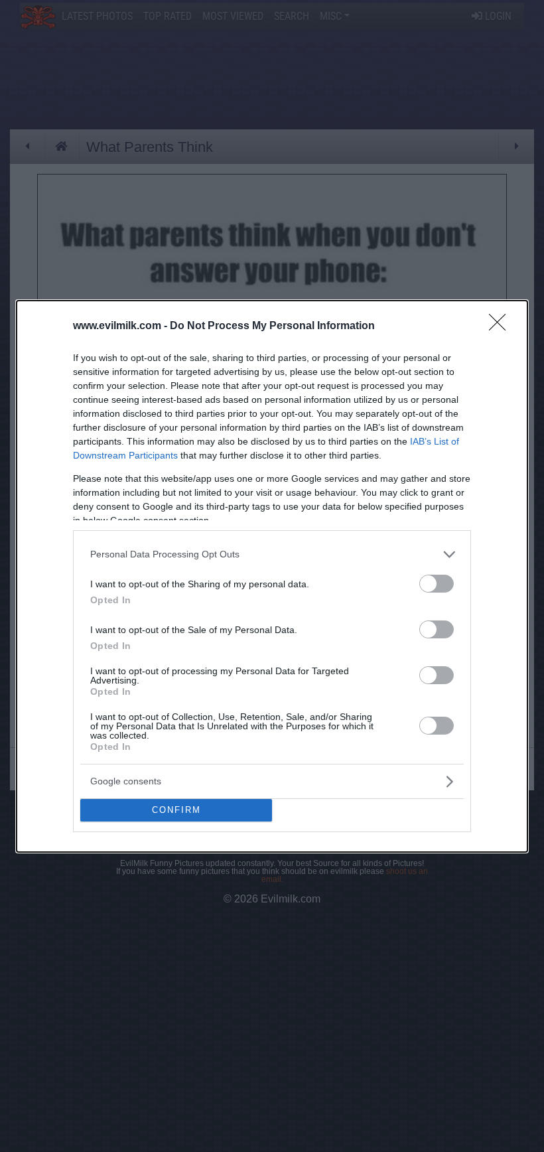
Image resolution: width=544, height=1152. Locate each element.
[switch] (436, 584)
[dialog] (272, 576)
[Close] (501, 326)
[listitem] (272, 554)
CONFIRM (176, 810)
